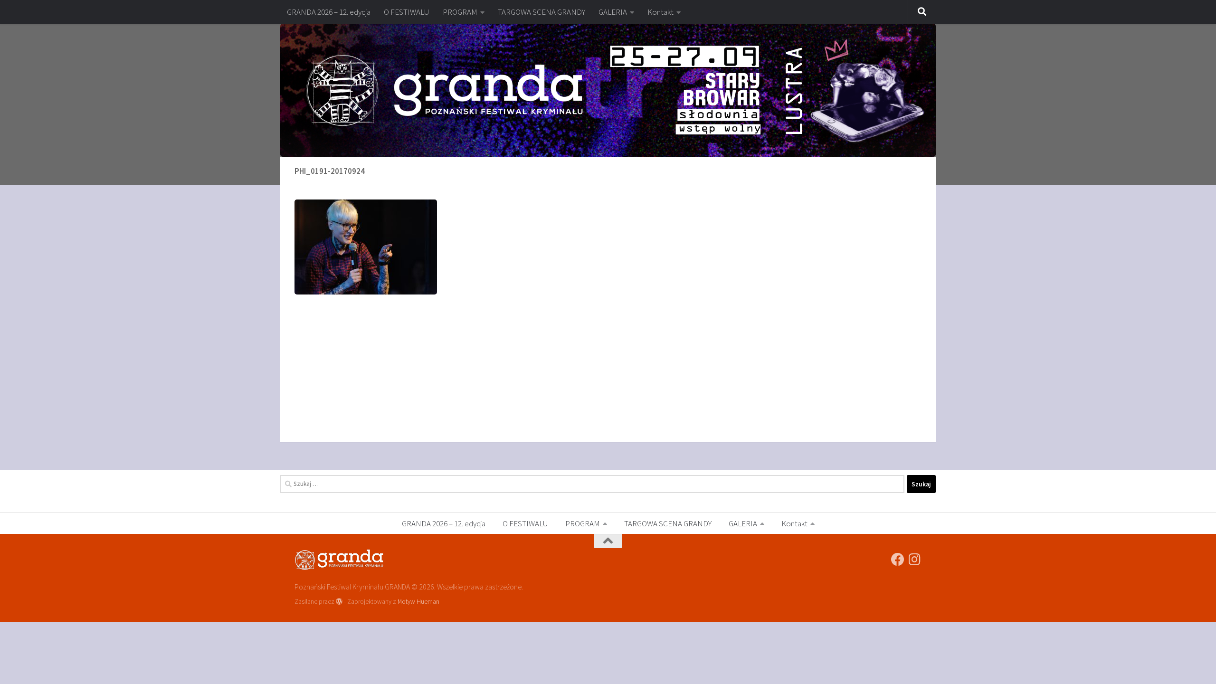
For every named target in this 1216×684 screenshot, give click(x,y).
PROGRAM (460, 12)
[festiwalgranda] (915, 559)
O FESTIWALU (406, 12)
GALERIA (612, 12)
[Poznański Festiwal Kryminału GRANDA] (897, 559)
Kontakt (660, 12)
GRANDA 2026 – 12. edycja (328, 12)
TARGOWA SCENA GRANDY (541, 12)
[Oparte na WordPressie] (339, 601)
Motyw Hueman (418, 601)
